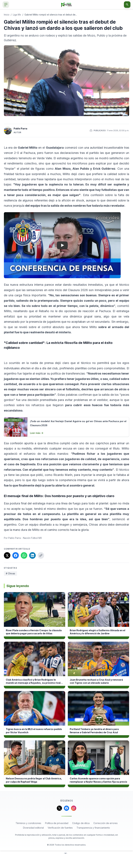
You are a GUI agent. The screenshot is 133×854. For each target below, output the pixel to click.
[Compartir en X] (7, 555)
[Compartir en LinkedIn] (32, 555)
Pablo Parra (20, 128)
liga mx (17, 14)
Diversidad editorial (33, 827)
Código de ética (81, 823)
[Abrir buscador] (127, 4)
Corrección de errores (105, 823)
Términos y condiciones (28, 823)
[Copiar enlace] (41, 555)
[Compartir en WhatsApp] (24, 555)
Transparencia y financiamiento (93, 827)
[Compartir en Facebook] (15, 555)
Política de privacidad (56, 823)
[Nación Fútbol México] (66, 4)
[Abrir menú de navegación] (6, 4)
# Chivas (10, 573)
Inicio (6, 14)
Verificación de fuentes (60, 827)
